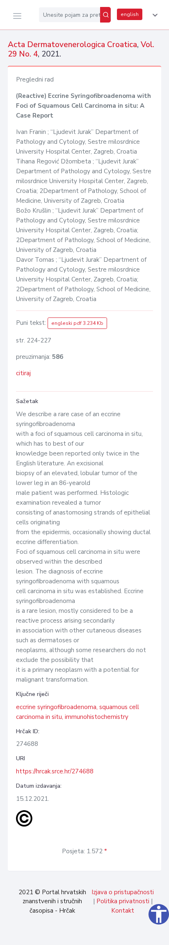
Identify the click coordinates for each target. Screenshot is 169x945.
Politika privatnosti (122, 901)
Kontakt (122, 910)
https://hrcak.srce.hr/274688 (55, 771)
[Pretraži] (105, 15)
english (130, 14)
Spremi (105, 934)
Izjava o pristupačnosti (122, 892)
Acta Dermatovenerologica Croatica (72, 44)
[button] (153, 15)
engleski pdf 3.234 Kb (77, 323)
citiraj (23, 373)
